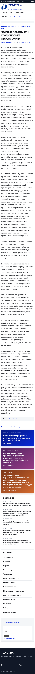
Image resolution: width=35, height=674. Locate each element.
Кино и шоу (7, 570)
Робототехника (9, 582)
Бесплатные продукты (12, 595)
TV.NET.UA (7, 652)
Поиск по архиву (9, 612)
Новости (5, 13)
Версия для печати (20, 426)
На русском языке (24, 26)
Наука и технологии (8, 26)
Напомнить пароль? (10, 638)
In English (7, 608)
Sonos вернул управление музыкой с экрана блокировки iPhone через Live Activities (16, 522)
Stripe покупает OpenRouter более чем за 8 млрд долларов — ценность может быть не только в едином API (17, 513)
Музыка (4, 16)
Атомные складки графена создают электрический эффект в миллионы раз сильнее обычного (17, 542)
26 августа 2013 (6, 42)
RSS (32, 1)
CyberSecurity (13, 419)
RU (11, 16)
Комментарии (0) (6, 426)
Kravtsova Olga (25, 42)
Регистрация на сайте (12, 622)
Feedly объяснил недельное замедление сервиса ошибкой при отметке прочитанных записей (17, 532)
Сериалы (6, 566)
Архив (21, 665)
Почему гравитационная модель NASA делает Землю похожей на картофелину (17, 504)
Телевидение (8, 557)
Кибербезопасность (10, 578)
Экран (12, 13)
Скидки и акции (9, 599)
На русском (7, 604)
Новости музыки (9, 587)
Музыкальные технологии (13, 591)
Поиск (19, 16)
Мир (2, 28)
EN (14, 16)
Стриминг (7, 561)
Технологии (20, 13)
